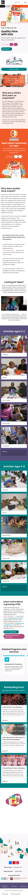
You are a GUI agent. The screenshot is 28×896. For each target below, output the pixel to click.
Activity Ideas (14, 886)
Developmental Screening (15, 618)
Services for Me (23, 886)
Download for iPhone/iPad (4, 886)
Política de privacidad (15, 894)
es (18, 2)
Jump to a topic (14, 69)
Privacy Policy (5, 894)
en (16, 2)
